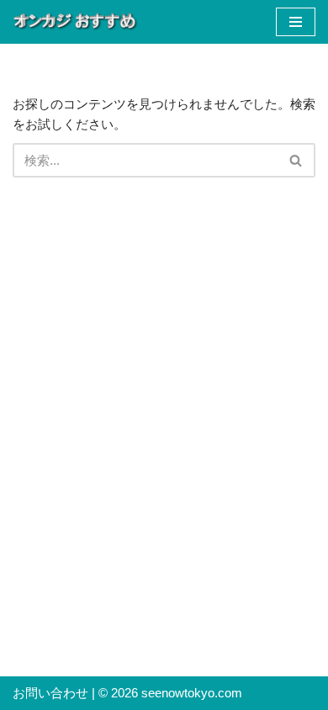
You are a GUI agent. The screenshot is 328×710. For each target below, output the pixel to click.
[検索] (296, 160)
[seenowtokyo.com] (76, 22)
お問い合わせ (50, 693)
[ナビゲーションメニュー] (295, 22)
